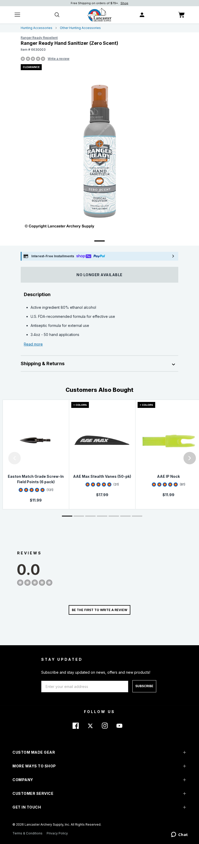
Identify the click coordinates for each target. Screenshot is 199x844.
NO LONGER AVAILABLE (99, 275)
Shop (124, 3)
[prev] (14, 458)
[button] (1, 458)
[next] (189, 458)
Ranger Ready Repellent (39, 38)
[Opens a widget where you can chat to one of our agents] (179, 834)
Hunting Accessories (36, 28)
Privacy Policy (57, 833)
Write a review (58, 59)
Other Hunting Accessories (80, 28)
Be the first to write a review (99, 610)
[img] (23, 59)
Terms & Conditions (27, 833)
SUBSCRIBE (144, 686)
